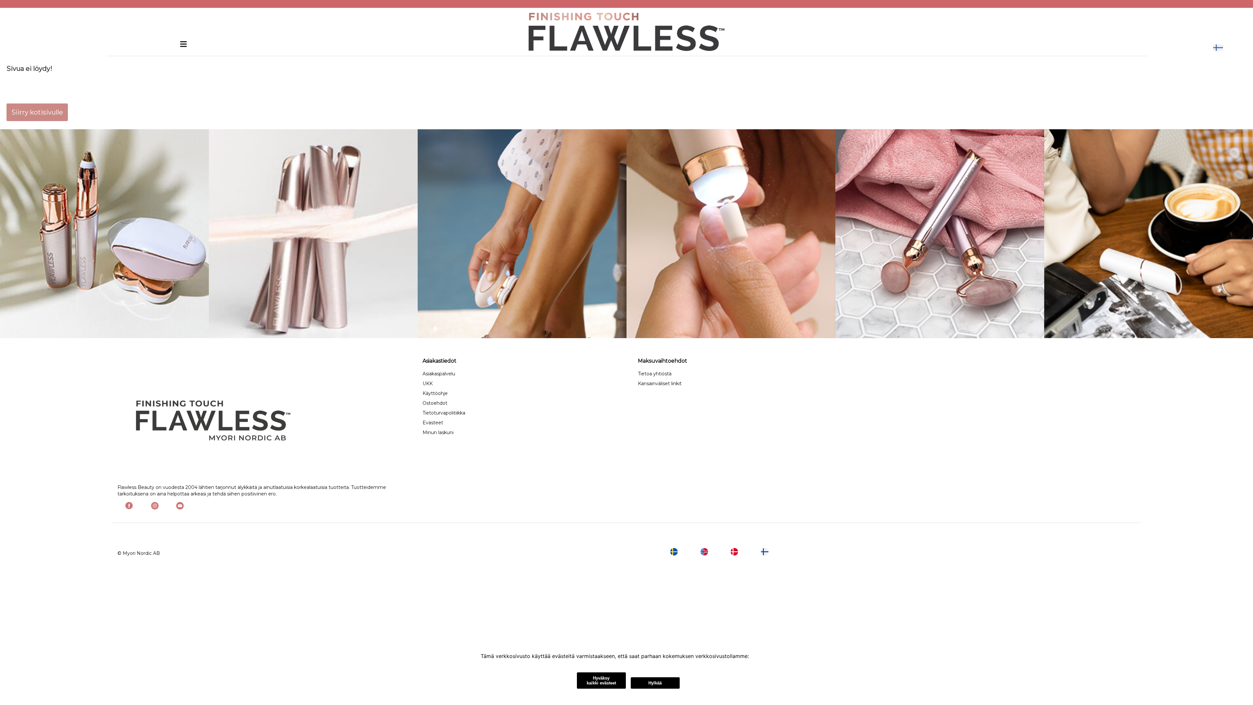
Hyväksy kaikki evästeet (601, 680)
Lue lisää (761, 656)
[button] (1218, 48)
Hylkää (655, 683)
